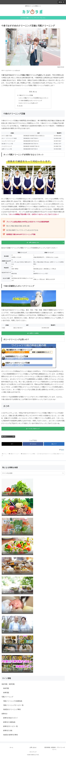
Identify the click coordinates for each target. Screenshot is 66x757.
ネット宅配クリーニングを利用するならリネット (34, 98)
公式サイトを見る (34, 333)
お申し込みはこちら (34, 242)
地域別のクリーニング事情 (9, 436)
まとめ (20, 105)
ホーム (11, 747)
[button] (63, 473)
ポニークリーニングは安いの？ (29, 103)
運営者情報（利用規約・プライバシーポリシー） (54, 748)
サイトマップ (33, 751)
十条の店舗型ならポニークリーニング (31, 100)
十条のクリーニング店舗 (26, 95)
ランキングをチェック (34, 428)
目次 (30, 91)
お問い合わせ (33, 747)
